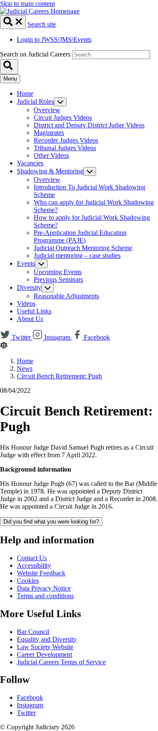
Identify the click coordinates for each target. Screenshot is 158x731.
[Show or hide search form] (13, 22)
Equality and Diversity (47, 639)
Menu (10, 79)
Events (26, 263)
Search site (41, 24)
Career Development (44, 654)
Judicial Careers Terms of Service (61, 662)
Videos (26, 303)
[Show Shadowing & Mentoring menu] (89, 171)
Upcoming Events (58, 271)
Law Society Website (45, 646)
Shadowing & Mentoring (50, 171)
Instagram (30, 705)
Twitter (26, 712)
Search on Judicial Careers (35, 54)
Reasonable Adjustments (66, 295)
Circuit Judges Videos (63, 117)
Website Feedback (41, 573)
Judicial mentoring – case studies (77, 255)
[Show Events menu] (41, 263)
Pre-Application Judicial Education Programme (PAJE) (80, 236)
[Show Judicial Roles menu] (60, 101)
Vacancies (30, 163)
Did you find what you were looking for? (51, 521)
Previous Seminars (58, 279)
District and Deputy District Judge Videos (89, 125)
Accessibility (34, 565)
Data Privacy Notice (44, 588)
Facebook (30, 697)
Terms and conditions (45, 595)
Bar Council (33, 631)
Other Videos (51, 155)
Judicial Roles (35, 101)
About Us (30, 318)
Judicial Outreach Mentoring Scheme (83, 247)
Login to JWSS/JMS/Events (54, 39)
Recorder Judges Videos (66, 140)
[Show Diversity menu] (47, 287)
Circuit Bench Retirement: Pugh (59, 376)
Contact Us (32, 557)
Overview (47, 109)
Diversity (29, 287)
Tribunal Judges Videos (65, 147)
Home (25, 93)
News (24, 368)
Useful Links (34, 311)
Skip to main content (27, 3)
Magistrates (49, 132)
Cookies (28, 580)
